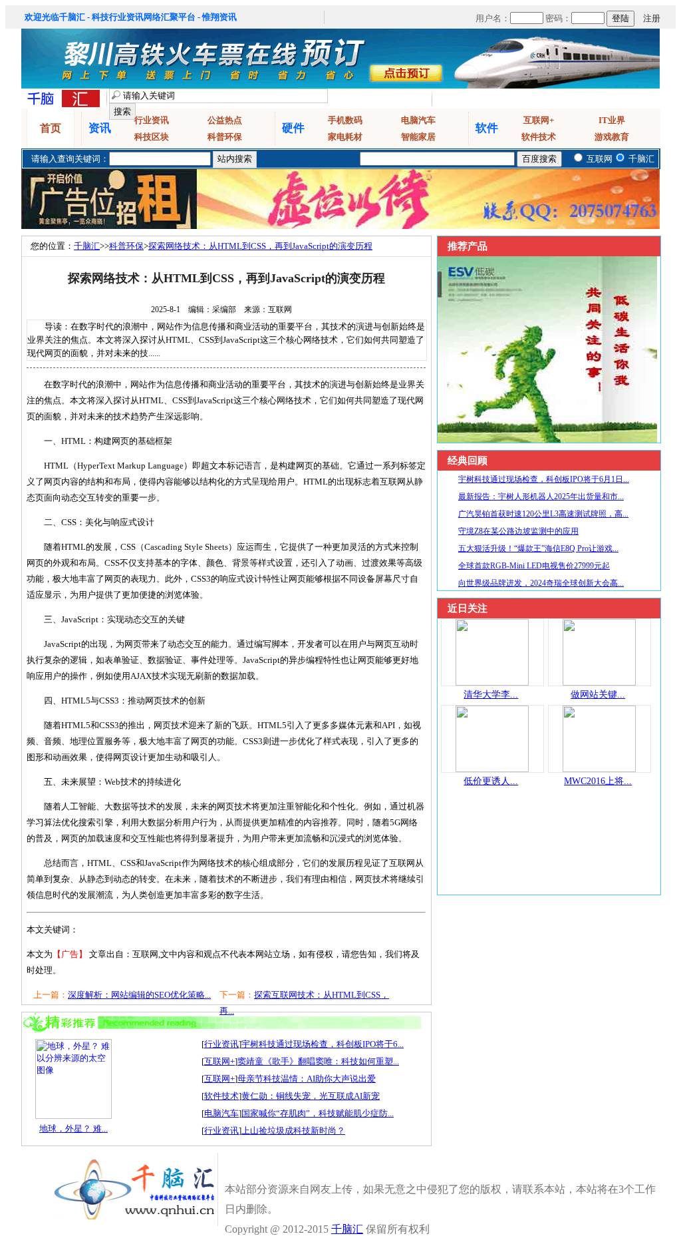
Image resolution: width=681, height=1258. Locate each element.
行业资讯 (151, 120)
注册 (651, 18)
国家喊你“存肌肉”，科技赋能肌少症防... (317, 1113)
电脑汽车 (418, 120)
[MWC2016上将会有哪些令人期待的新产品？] (599, 769)
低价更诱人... (491, 781)
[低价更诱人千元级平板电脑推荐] (492, 769)
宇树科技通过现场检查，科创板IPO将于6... (322, 1044)
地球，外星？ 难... (73, 1129)
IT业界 (612, 120)
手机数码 (345, 120)
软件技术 (538, 137)
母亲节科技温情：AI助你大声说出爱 (306, 1079)
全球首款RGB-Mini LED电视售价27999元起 (534, 565)
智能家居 (418, 137)
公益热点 (224, 120)
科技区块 (151, 137)
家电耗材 (345, 137)
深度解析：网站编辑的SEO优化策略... (139, 995)
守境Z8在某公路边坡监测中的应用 (518, 531)
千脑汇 (87, 246)
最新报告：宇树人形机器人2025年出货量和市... (541, 496)
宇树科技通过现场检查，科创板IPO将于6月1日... (543, 479)
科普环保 (224, 137)
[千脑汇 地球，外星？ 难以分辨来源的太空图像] (73, 1116)
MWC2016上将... (598, 781)
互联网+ (538, 120)
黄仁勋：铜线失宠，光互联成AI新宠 (310, 1096)
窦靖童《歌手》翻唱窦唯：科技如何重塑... (318, 1061)
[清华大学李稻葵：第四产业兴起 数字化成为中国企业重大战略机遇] (492, 683)
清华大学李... (491, 695)
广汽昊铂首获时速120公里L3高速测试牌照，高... (543, 514)
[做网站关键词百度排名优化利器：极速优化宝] (599, 683)
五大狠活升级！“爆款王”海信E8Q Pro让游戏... (538, 548)
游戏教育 (612, 137)
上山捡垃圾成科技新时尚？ (293, 1131)
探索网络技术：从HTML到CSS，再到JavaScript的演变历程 (260, 246)
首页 (50, 128)
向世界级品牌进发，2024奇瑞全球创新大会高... (541, 583)
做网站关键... (598, 695)
